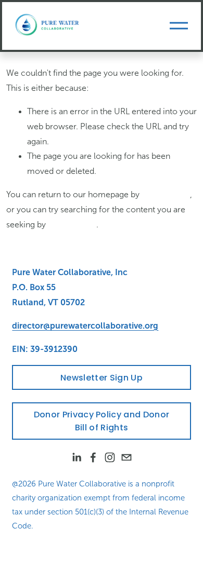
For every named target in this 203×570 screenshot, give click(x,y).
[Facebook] (93, 457)
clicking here (166, 194)
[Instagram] (110, 457)
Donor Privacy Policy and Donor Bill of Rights (102, 421)
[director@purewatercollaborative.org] (126, 457)
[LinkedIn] (76, 457)
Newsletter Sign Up (101, 378)
